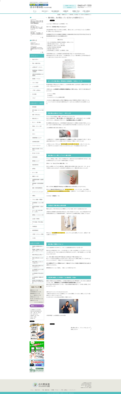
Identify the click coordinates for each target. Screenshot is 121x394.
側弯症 (33, 168)
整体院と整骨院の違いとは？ (37, 247)
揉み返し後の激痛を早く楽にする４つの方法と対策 (37, 281)
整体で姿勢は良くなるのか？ (37, 258)
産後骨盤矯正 (35, 230)
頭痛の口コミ (33, 300)
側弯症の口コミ (33, 296)
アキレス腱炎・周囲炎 (37, 199)
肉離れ (33, 195)
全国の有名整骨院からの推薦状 (37, 75)
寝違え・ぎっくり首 (36, 126)
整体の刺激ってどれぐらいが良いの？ (37, 262)
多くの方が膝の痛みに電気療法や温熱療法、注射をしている (60, 42)
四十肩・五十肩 (35, 153)
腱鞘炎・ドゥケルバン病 (37, 214)
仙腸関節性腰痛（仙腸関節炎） (37, 180)
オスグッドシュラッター (37, 191)
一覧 (42, 37)
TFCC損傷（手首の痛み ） (37, 222)
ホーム (35, 11)
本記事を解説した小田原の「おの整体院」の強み (58, 50)
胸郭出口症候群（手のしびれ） (37, 149)
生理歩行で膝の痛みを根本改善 (54, 47)
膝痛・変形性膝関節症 (37, 187)
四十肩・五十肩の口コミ (35, 298)
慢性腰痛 (34, 106)
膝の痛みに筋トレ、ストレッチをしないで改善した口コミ (37, 28)
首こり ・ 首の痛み (36, 122)
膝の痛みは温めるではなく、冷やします (56, 43)
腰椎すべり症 (35, 176)
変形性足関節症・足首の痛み (37, 207)
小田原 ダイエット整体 (37, 234)
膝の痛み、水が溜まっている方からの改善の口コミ (37, 34)
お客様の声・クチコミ (65, 11)
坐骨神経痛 (34, 157)
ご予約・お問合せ (86, 11)
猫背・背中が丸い (36, 114)
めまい (33, 133)
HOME (58, 14)
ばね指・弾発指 (35, 218)
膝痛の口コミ (65, 14)
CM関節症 (34, 226)
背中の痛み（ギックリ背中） (37, 111)
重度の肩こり (35, 118)
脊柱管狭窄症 (35, 164)
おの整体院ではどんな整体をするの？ (37, 270)
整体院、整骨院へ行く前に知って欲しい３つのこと (37, 251)
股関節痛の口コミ (34, 293)
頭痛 (33, 130)
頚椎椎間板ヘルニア (36, 137)
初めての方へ (45, 11)
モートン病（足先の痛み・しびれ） (37, 211)
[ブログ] (36, 288)
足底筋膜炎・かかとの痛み (37, 203)
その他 (33, 238)
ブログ (33, 98)
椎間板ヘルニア (35, 160)
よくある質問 (35, 86)
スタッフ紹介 (35, 82)
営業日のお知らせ (35, 44)
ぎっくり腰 (34, 172)
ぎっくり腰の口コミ (34, 295)
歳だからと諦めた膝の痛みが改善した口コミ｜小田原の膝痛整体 (37, 22)
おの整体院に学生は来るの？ (37, 274)
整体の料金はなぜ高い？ (37, 254)
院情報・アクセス (76, 11)
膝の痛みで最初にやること (53, 48)
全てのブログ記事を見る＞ (38, 302)
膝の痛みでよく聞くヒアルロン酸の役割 (56, 45)
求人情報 (34, 94)
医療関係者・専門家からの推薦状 (37, 71)
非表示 (61, 39)
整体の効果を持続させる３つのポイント (37, 266)
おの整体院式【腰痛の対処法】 (37, 278)
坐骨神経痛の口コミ (34, 291)
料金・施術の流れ (55, 11)
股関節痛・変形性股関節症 (37, 184)
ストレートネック (36, 145)
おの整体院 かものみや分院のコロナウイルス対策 (37, 49)
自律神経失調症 (35, 141)
